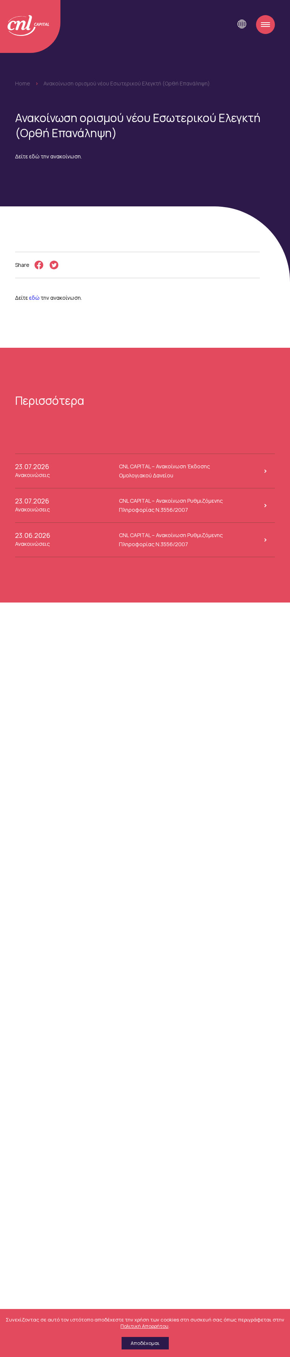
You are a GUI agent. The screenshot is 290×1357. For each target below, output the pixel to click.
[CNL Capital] (30, 26)
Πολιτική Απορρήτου (144, 1326)
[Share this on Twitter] (54, 265)
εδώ (34, 297)
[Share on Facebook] (39, 265)
